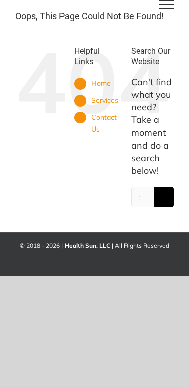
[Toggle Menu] (166, 4)
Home (101, 83)
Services (104, 100)
